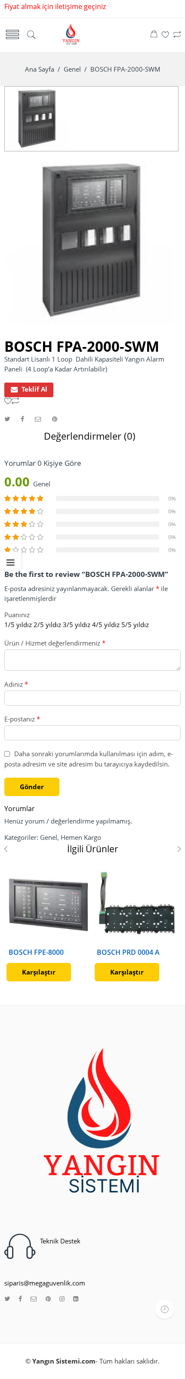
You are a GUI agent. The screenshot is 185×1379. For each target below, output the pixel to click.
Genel (72, 69)
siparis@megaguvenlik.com (44, 1283)
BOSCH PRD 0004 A (128, 952)
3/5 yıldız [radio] (76, 625)
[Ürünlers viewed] (164, 1309)
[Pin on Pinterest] (54, 419)
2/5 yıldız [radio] (47, 625)
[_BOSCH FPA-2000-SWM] (37, 118)
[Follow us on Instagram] (62, 1299)
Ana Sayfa (39, 69)
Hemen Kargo (81, 837)
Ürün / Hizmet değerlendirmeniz (54, 643)
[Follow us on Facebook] (20, 1299)
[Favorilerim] (165, 35)
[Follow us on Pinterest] (48, 1299)
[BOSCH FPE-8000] (48, 904)
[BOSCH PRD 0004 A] (136, 904)
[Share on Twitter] (7, 419)
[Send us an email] (34, 1299)
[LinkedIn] (75, 1299)
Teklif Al (34, 389)
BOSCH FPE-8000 (36, 952)
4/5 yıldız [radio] (106, 625)
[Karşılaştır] (177, 35)
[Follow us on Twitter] (7, 1299)
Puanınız (17, 615)
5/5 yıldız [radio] (135, 625)
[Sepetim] (153, 35)
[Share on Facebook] (22, 419)
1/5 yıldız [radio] (18, 625)
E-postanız (22, 719)
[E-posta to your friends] (38, 419)
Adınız (16, 684)
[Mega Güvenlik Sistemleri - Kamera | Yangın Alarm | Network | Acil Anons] (70, 34)
